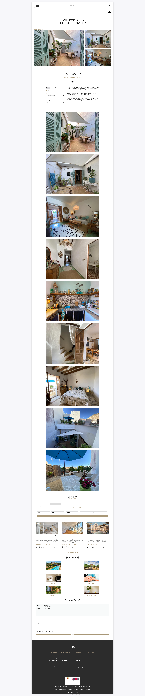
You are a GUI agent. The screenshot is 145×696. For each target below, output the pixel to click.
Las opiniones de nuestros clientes (54, 661)
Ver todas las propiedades (72, 552)
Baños (95, 510)
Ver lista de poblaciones (77, 507)
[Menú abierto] (109, 5)
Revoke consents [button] (87, 689)
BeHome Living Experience (91, 655)
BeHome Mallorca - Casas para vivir (36, 6)
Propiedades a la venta (38, 29)
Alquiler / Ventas (39, 510)
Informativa (91, 658)
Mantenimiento (79, 665)
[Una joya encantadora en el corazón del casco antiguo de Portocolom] (47, 533)
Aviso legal (56, 689)
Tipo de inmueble (54, 510)
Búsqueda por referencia (55, 503)
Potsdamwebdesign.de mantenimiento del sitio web (72, 694)
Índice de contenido (72, 647)
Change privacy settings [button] (71, 689)
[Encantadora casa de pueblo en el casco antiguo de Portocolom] (72, 533)
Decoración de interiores (78, 660)
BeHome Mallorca (71, 692)
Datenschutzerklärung (62, 689)
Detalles (47, 87)
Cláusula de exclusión (71, 107)
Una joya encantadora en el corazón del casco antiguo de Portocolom (46, 536)
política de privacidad (50, 631)
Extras (52, 87)
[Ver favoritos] (109, 11)
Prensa (53, 666)
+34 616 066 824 (74, 686)
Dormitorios (82, 510)
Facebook (71, 6)
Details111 (47, 534)
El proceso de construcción (66, 658)
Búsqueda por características (42, 503)
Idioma (109, 8)
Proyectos (79, 655)
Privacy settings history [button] (80, 689)
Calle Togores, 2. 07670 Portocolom (62, 686)
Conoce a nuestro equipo (53, 658)
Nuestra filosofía (53, 655)
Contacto (56, 87)
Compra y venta (79, 658)
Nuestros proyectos (66, 655)
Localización (39, 506)
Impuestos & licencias (79, 667)
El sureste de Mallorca (66, 660)
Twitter (74, 6)
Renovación (79, 662)
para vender (72, 77)
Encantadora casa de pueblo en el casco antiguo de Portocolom (71, 536)
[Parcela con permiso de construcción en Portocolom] (98, 533)
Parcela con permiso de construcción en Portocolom (97, 536)
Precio (67, 510)
